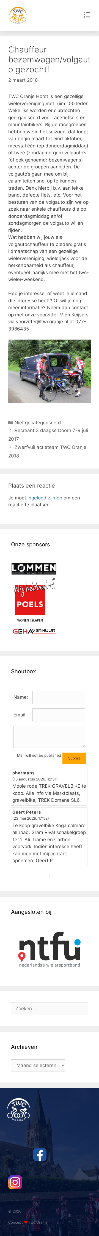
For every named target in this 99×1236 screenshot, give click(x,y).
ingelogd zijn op (45, 498)
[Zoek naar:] (49, 1008)
